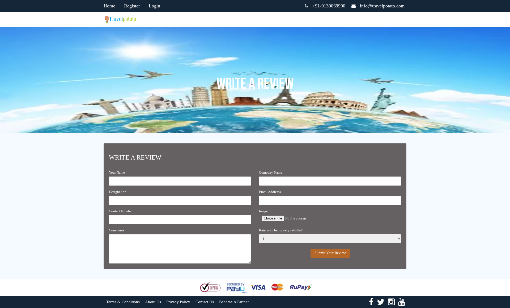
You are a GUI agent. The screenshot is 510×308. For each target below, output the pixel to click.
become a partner (234, 302)
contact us (205, 302)
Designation (117, 192)
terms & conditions (123, 302)
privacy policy (178, 302)
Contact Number (121, 211)
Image (263, 211)
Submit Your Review (330, 253)
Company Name (270, 172)
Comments (116, 230)
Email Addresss (270, 192)
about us (153, 302)
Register (132, 5)
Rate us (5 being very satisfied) (281, 230)
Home (109, 5)
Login (154, 5)
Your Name (117, 172)
